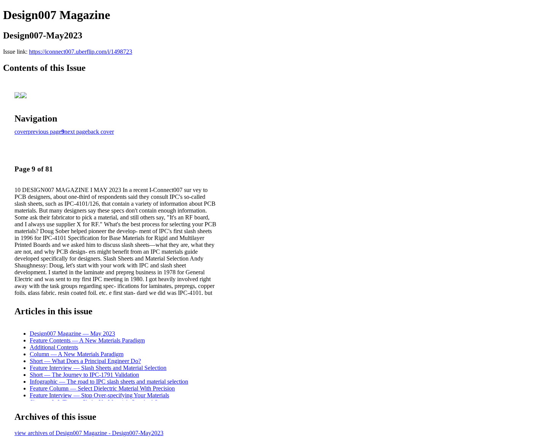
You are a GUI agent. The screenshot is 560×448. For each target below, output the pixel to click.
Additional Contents (54, 347)
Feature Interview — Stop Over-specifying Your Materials (99, 395)
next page (76, 131)
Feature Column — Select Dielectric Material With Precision (102, 388)
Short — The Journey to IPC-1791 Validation (84, 374)
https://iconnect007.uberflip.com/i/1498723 (80, 51)
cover (21, 131)
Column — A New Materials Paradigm (76, 354)
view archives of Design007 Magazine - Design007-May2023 (88, 433)
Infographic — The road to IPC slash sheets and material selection (109, 381)
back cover (101, 131)
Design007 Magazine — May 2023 (72, 333)
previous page (44, 131)
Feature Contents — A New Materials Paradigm (87, 340)
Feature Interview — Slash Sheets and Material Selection (98, 368)
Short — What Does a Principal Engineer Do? (85, 361)
